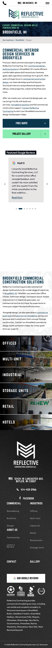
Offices (34, 511)
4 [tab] (27, 208)
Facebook (28, 498)
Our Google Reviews (27, 578)
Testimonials (13, 537)
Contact (11, 561)
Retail (33, 533)
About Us (12, 530)
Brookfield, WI (11, 293)
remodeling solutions (20, 104)
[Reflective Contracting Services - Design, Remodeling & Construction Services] (26, 15)
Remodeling (13, 511)
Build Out (11, 518)
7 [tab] (35, 208)
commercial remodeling (26, 315)
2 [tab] (20, 208)
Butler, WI (29, 480)
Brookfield (20, 40)
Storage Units (37, 547)
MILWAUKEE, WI (30, 3)
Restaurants (36, 540)
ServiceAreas (8, 40)
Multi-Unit (35, 518)
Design (10, 525)
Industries (36, 503)
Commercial (14, 503)
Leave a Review (11, 546)
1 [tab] (16, 208)
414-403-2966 (28, 489)
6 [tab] (32, 208)
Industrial (35, 525)
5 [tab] (30, 208)
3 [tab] (24, 208)
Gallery (35, 561)
